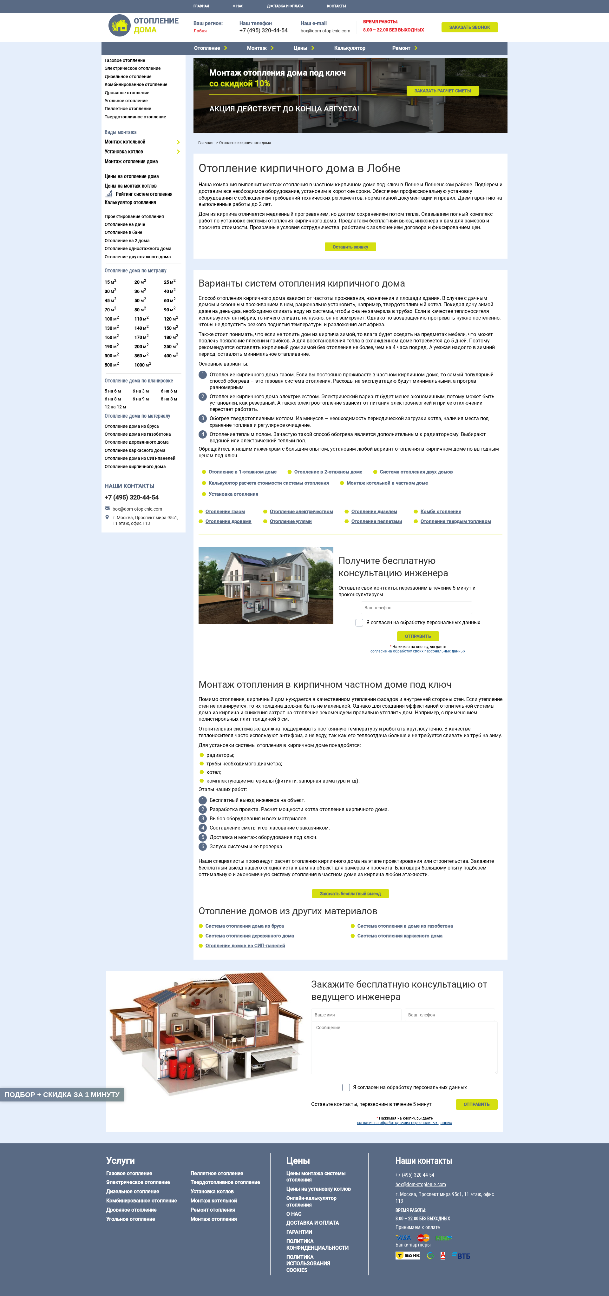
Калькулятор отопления (130, 202)
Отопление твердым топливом (456, 521)
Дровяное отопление (127, 92)
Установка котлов (124, 152)
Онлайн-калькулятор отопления (311, 1201)
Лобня (200, 31)
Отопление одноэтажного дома (138, 248)
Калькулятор (349, 48)
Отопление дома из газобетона (138, 434)
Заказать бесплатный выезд (350, 893)
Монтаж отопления (214, 1219)
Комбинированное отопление (136, 84)
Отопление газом (225, 511)
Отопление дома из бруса (132, 426)
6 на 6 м (169, 390)
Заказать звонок (469, 27)
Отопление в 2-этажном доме (328, 472)
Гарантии (299, 1232)
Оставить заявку (350, 246)
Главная (201, 6)
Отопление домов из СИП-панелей (245, 946)
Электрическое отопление (133, 68)
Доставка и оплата (285, 6)
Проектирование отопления (134, 216)
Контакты (336, 6)
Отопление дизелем (374, 511)
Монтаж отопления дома (131, 161)
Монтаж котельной (125, 142)
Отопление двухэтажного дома (138, 256)
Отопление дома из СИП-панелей (140, 458)
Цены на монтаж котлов (131, 186)
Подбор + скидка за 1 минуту (62, 1095)
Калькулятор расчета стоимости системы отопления (269, 483)
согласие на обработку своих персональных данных (417, 651)
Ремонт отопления (213, 1210)
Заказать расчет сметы (443, 90)
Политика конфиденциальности (317, 1244)
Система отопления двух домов (416, 472)
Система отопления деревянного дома (250, 936)
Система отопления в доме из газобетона (405, 926)
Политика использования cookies (308, 1263)
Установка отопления (233, 494)
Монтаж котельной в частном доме (387, 483)
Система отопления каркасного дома (399, 936)
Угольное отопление (126, 100)
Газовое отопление (125, 60)
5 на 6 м (113, 390)
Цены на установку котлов (318, 1189)
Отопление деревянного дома (137, 442)
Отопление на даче (125, 224)
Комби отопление (441, 511)
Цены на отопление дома (132, 176)
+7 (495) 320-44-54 (263, 30)
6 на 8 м (113, 398)
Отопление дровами (229, 521)
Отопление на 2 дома (127, 240)
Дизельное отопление (128, 76)
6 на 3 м (141, 390)
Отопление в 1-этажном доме (243, 472)
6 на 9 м (141, 398)
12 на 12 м (115, 406)
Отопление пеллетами (376, 521)
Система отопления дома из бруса (245, 926)
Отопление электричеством (301, 511)
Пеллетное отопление (128, 108)
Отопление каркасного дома (135, 450)
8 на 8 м (169, 398)
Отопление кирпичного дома (135, 466)
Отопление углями (291, 521)
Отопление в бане (123, 232)
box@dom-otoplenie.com (325, 30)
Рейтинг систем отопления (144, 194)
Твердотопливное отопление (135, 116)
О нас (238, 6)
